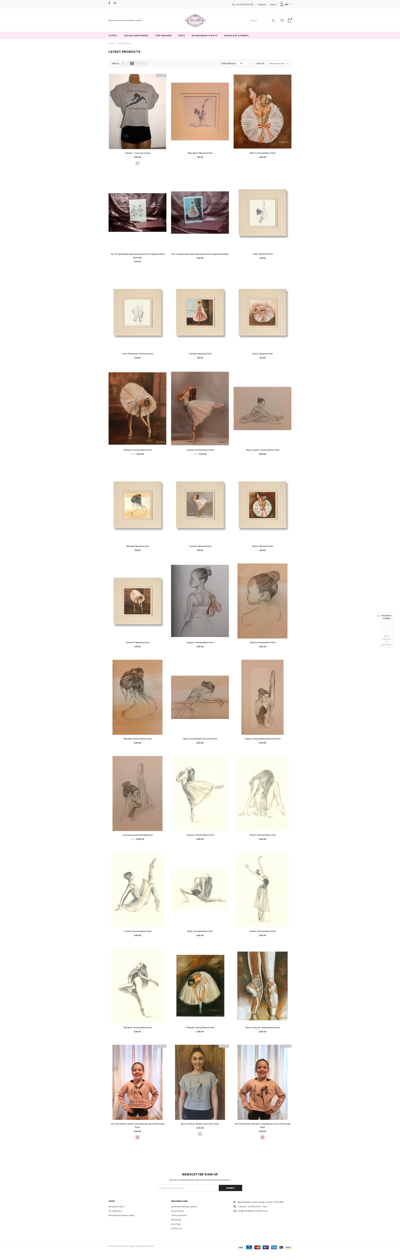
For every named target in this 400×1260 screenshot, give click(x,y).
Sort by (260, 63)
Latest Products (124, 43)
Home (111, 43)
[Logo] (195, 20)
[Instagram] (116, 3)
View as (115, 63)
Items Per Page (228, 63)
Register (262, 4)
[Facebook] (110, 3)
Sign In (273, 4)
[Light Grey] (137, 163)
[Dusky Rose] (137, 1137)
